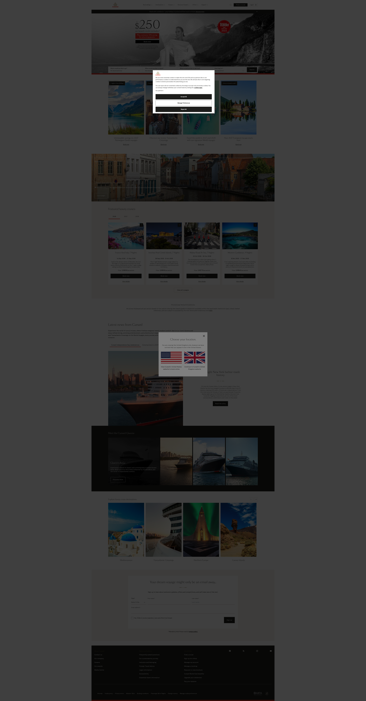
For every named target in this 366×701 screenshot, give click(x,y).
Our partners (159, 90)
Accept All (184, 96)
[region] (184, 91)
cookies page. (198, 87)
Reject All (184, 109)
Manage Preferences (183, 103)
